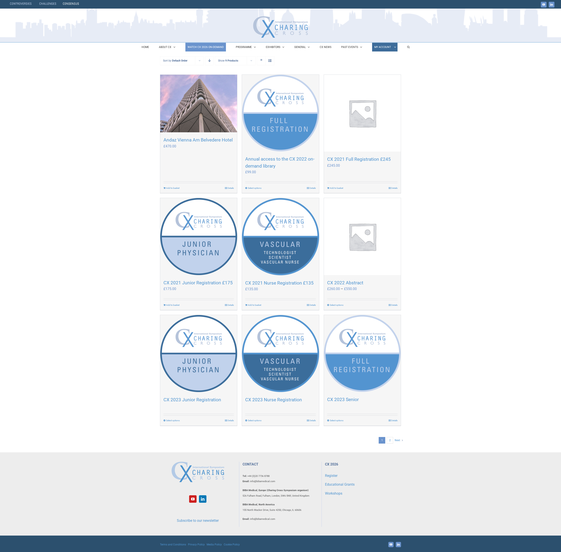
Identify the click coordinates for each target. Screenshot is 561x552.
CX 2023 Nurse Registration (273, 399)
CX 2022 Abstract (345, 282)
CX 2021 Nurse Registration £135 (279, 283)
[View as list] (270, 61)
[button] (408, 47)
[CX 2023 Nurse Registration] (280, 353)
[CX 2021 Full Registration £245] (362, 113)
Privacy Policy (196, 544)
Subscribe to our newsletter (198, 520)
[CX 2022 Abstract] (362, 236)
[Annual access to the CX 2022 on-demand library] (280, 113)
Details (230, 188)
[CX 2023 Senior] (362, 353)
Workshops (333, 493)
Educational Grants (340, 484)
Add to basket (172, 188)
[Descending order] (209, 60)
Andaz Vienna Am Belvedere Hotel (198, 140)
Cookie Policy (232, 544)
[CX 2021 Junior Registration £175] (198, 236)
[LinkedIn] (202, 499)
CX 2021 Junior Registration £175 (198, 282)
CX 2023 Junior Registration (192, 399)
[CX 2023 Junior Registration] (198, 353)
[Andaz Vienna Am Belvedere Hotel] (198, 103)
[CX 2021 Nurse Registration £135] (280, 236)
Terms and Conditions (173, 544)
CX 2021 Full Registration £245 (359, 159)
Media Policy (214, 544)
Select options (254, 188)
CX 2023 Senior (343, 399)
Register (331, 476)
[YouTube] (193, 499)
